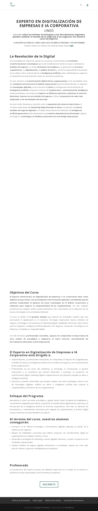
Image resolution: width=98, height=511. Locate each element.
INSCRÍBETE (49, 484)
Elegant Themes (42, 507)
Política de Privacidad (21, 500)
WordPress (69, 507)
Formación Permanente (74, 500)
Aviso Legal (37, 500)
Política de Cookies (53, 500)
